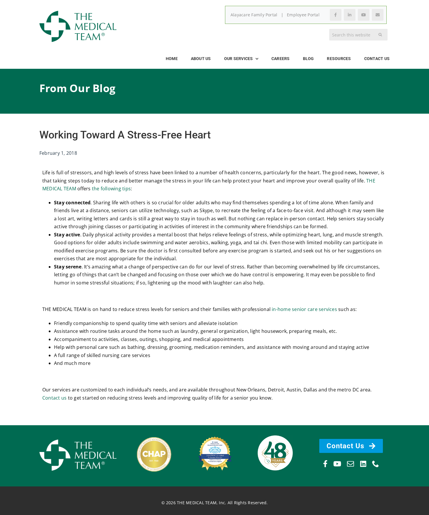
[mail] (350, 463)
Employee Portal (303, 14)
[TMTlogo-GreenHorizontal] (77, 13)
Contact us (54, 398)
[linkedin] (363, 463)
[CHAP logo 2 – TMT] (154, 438)
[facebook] (325, 463)
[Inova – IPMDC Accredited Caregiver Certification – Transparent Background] (214, 433)
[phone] (375, 463)
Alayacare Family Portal (254, 14)
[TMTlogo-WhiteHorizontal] (77, 442)
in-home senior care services (304, 309)
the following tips (111, 188)
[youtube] (337, 463)
